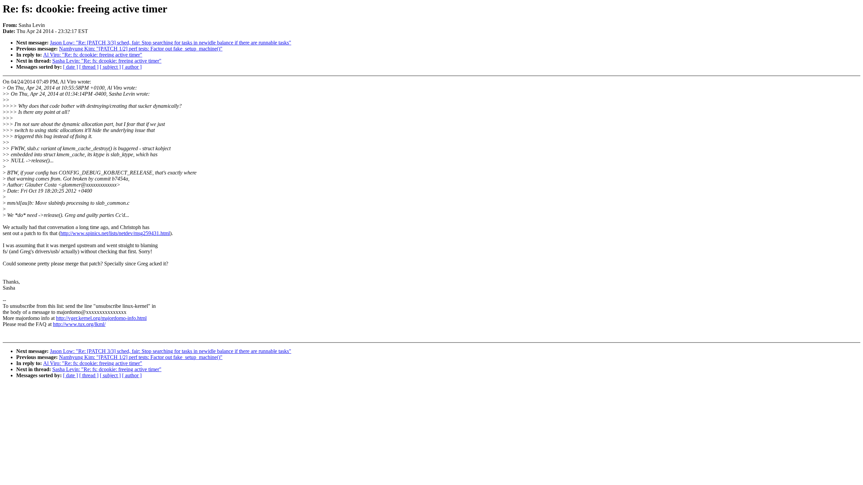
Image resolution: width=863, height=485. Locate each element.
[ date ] (70, 67)
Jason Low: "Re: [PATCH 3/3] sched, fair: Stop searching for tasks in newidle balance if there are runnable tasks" (170, 42)
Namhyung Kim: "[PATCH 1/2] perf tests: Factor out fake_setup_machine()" (140, 49)
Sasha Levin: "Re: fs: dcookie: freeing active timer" (106, 61)
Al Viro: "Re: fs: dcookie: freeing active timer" (92, 55)
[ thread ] (88, 67)
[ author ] (132, 67)
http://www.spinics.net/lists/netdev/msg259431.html (115, 233)
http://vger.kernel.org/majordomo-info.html (101, 318)
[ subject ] (110, 67)
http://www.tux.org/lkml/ (79, 324)
